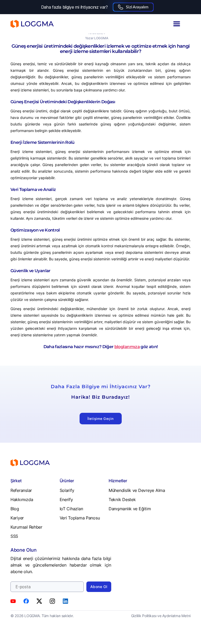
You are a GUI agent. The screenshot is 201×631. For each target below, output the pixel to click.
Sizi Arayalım (137, 7)
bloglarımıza (127, 346)
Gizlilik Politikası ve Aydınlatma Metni (161, 615)
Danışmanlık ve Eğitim (130, 508)
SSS (14, 536)
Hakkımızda (21, 499)
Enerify (66, 499)
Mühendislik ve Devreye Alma (137, 490)
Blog (14, 508)
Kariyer (17, 517)
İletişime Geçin (100, 418)
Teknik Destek (122, 499)
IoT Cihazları (71, 508)
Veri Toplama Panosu (80, 517)
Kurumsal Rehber (26, 527)
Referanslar (21, 490)
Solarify (67, 490)
